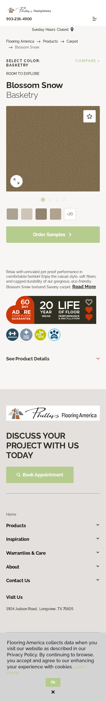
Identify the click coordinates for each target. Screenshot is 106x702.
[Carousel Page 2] (50, 199)
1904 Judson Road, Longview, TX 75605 (39, 609)
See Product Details (27, 358)
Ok (53, 682)
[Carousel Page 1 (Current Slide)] (43, 200)
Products (50, 41)
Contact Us (18, 580)
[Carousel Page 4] (64, 199)
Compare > (87, 61)
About (12, 567)
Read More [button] (84, 286)
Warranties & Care (26, 553)
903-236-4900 (19, 19)
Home (11, 514)
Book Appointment (43, 474)
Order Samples (49, 234)
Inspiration (17, 539)
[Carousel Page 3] (57, 199)
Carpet (72, 41)
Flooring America (20, 41)
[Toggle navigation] (95, 19)
